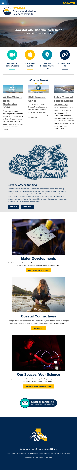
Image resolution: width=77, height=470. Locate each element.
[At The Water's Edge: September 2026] (13, 89)
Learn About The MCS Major (38, 270)
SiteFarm (48, 457)
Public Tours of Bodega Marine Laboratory (63, 100)
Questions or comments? (28, 449)
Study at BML (38, 328)
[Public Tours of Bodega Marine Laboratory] (64, 89)
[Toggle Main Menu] (3, 2)
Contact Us (27, 206)
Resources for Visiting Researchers (38, 386)
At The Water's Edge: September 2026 (12, 102)
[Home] (19, 11)
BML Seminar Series (37, 99)
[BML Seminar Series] (38, 89)
